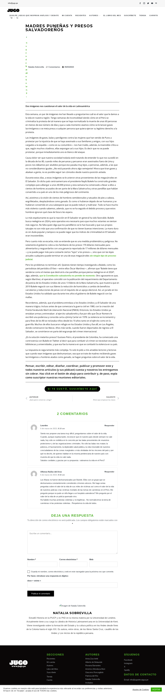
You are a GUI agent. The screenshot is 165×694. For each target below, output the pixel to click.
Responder (109, 425)
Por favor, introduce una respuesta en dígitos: (48, 576)
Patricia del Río (91, 676)
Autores (50, 665)
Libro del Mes (52, 669)
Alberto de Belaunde (93, 662)
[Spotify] (156, 3)
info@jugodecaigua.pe (139, 680)
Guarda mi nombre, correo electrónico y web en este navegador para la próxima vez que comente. (72, 571)
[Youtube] (152, 3)
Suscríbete (51, 672)
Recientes (51, 659)
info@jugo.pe (13, 3)
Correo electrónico (68, 559)
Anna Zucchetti (91, 659)
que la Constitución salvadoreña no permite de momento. (67, 276)
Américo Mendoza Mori (95, 669)
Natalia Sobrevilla (92, 679)
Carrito (49, 680)
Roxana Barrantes (93, 665)
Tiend (49, 677)
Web (91, 559)
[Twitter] (148, 3)
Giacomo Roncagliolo (94, 672)
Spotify (127, 670)
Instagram (128, 663)
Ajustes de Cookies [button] (141, 690)
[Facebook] (140, 3)
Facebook (128, 660)
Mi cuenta (51, 662)
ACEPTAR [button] (156, 690)
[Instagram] (144, 3)
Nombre (31, 559)
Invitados (89, 683)
